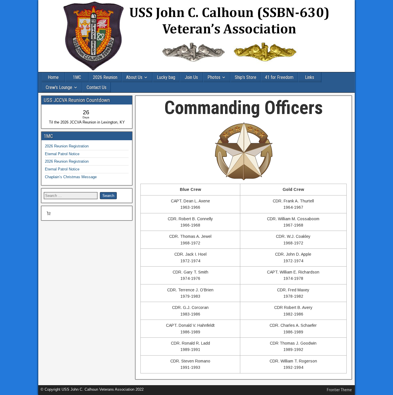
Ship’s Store (245, 77)
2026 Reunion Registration (67, 146)
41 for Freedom (279, 77)
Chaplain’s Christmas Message (71, 177)
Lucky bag (166, 77)
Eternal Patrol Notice (62, 154)
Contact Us (96, 87)
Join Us (191, 77)
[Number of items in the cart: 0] (48, 213)
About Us (134, 77)
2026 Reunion (105, 77)
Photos (213, 77)
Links (309, 77)
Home (53, 77)
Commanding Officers (243, 108)
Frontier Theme (339, 389)
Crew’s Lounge (59, 87)
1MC (77, 77)
